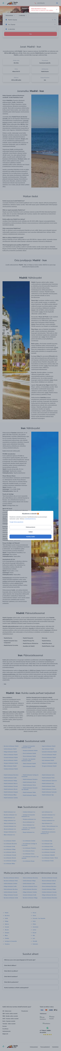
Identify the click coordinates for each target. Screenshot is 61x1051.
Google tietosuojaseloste (16, 522)
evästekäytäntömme (30, 518)
